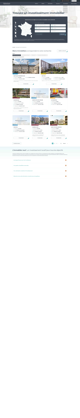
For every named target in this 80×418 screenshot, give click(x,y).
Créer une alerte (39, 34)
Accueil (13, 47)
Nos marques (65, 3)
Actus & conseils (74, 3)
